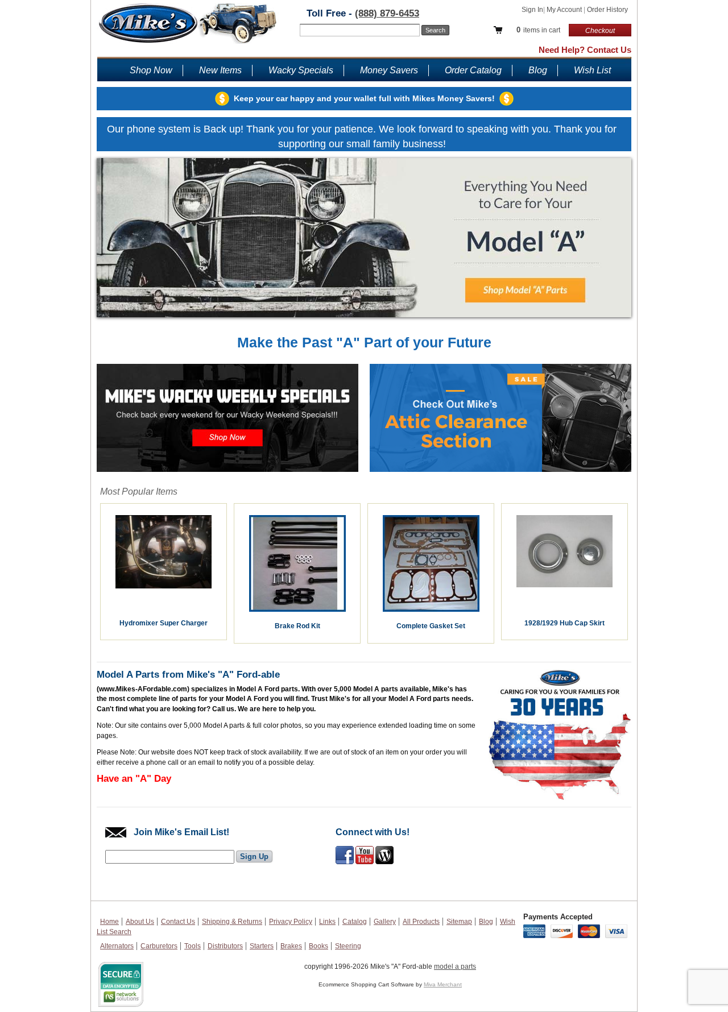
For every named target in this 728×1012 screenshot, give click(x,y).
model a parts (455, 966)
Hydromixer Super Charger (163, 623)
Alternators (117, 946)
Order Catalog (473, 70)
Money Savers (389, 70)
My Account (565, 10)
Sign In (532, 10)
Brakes (291, 946)
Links (327, 922)
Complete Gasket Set (430, 626)
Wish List (592, 70)
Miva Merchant (443, 984)
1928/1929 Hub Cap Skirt (564, 623)
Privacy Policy (290, 922)
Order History (607, 10)
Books (318, 946)
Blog (537, 70)
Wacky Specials (300, 70)
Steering (348, 946)
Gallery (385, 922)
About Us (140, 922)
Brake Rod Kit (297, 626)
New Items (220, 70)
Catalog (354, 922)
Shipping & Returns (232, 922)
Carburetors (158, 946)
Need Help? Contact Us (585, 50)
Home (109, 922)
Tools (192, 946)
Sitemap (459, 922)
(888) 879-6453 (387, 13)
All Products (421, 922)
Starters (262, 946)
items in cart (538, 30)
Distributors (225, 946)
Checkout (600, 31)
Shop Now (151, 70)
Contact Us (178, 922)
